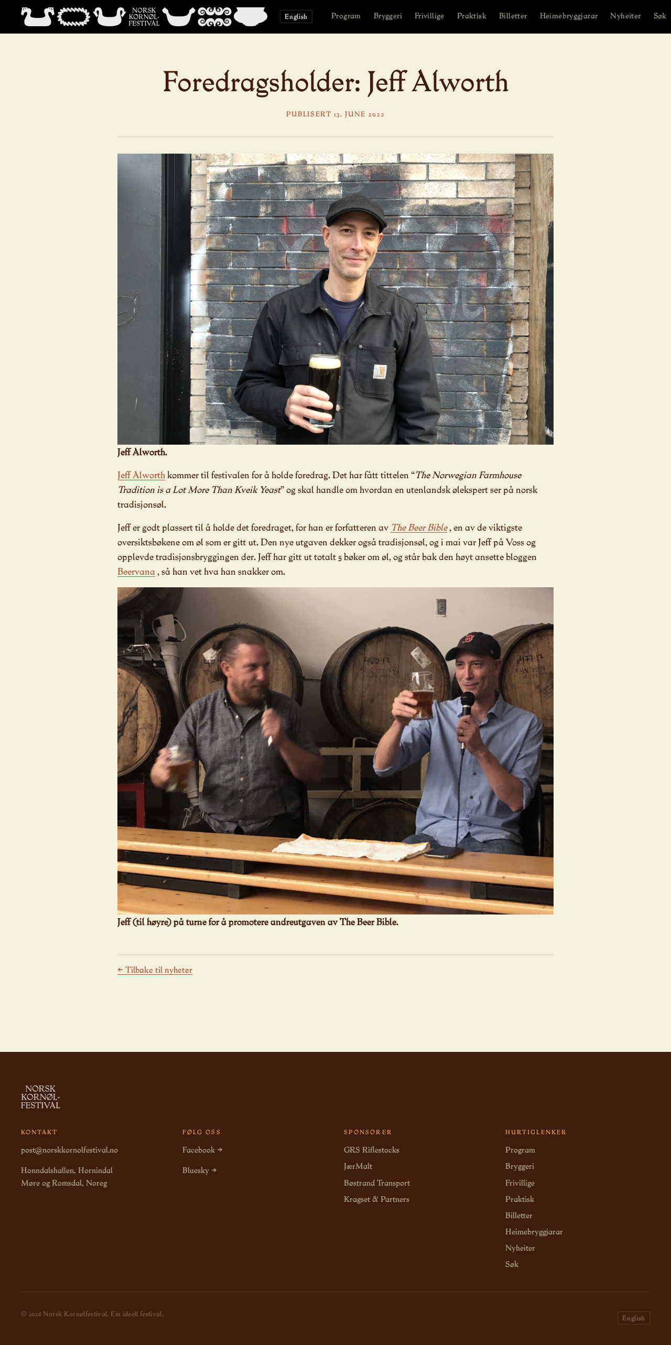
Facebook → (202, 1150)
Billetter (513, 15)
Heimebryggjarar (569, 15)
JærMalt (358, 1166)
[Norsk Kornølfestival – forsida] (144, 16)
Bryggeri (388, 15)
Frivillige (430, 15)
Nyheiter (625, 15)
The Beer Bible (419, 527)
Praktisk (471, 15)
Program (346, 15)
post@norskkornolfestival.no (69, 1150)
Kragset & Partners (376, 1199)
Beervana (136, 571)
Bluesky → (199, 1170)
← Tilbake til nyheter (154, 970)
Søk (511, 1264)
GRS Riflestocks (371, 1150)
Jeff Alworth (141, 474)
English (296, 16)
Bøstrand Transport (377, 1183)
